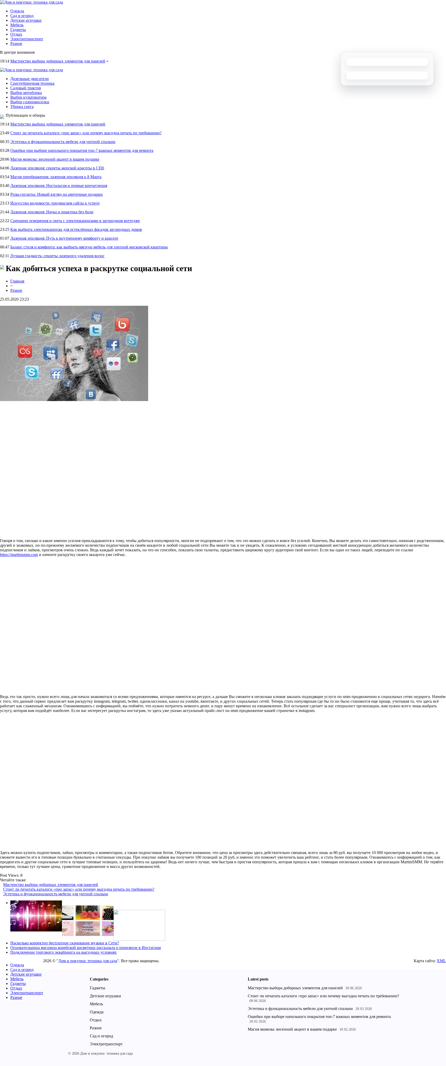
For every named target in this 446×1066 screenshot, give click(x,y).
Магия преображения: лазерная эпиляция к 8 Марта (55, 177)
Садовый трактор (25, 88)
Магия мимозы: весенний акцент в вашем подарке (54, 159)
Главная (17, 281)
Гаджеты (18, 29)
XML (441, 961)
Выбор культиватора (28, 97)
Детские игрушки (26, 20)
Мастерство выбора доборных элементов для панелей (57, 61)
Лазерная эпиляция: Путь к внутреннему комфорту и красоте (64, 238)
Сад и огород (22, 15)
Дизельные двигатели (29, 78)
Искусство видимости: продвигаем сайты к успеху (55, 203)
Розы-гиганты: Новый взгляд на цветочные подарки (56, 194)
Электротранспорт (26, 39)
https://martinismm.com (19, 554)
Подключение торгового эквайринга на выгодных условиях (63, 952)
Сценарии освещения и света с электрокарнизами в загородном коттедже (75, 220)
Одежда (17, 11)
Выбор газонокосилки (29, 102)
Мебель (16, 25)
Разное (16, 43)
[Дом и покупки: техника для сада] (31, 2)
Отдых (16, 34)
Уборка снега (22, 106)
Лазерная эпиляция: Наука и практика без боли (51, 212)
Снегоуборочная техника (32, 83)
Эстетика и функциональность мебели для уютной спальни (62, 141)
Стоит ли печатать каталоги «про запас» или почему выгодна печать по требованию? (86, 133)
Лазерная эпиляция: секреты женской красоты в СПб (57, 168)
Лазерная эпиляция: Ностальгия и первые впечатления (58, 185)
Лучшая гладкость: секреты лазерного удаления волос (57, 256)
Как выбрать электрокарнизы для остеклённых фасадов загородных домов (76, 229)
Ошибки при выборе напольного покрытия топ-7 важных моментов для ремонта (81, 150)
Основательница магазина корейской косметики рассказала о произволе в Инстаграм (85, 947)
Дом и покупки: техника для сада (87, 961)
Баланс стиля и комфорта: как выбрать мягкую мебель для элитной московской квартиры (89, 247)
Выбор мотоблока (26, 92)
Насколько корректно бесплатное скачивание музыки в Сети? (64, 943)
